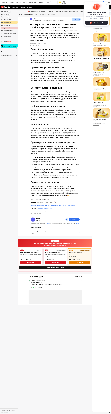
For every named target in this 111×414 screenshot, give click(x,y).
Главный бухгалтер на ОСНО (53, 252)
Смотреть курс (30, 262)
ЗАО (41, 282)
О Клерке (29, 7)
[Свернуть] (109, 412)
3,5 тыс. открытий (44, 211)
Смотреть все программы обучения (55, 267)
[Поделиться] (38, 45)
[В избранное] (36, 45)
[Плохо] (55, 202)
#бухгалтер (40, 205)
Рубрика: (33, 208)
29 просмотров (34, 211)
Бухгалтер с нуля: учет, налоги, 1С (30, 252)
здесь (77, 223)
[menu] (9, 29)
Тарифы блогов (4, 412)
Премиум (15, 7)
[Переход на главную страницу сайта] (5, 7)
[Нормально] (51, 202)
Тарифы (23, 7)
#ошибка (33, 205)
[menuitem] (9, 11)
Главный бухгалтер (35, 282)
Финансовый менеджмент (76, 252)
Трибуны (47, 223)
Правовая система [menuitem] (6, 51)
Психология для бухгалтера (49, 20)
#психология (54, 205)
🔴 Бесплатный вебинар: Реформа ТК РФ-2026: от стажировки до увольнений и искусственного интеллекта (55, 11)
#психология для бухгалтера (67, 205)
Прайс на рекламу (5, 410)
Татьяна (33, 280)
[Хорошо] (46, 202)
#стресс (47, 205)
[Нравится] (33, 45)
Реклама (13, 410)
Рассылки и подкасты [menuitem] (6, 55)
